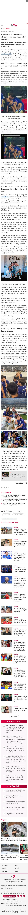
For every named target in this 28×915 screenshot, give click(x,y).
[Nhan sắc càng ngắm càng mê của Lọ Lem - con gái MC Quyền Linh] (6, 542)
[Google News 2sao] (9, 519)
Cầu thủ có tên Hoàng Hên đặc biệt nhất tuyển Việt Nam (20, 620)
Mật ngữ (5, 871)
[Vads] (27, 23)
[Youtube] (21, 896)
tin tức (15, 790)
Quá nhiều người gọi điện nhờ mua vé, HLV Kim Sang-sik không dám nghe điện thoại (20, 557)
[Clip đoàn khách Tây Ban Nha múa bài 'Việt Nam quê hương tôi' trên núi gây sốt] (6, 530)
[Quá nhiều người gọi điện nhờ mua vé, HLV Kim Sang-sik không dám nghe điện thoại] (6, 555)
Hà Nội (3, 899)
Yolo (11, 472)
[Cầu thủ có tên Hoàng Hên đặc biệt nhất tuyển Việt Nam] (6, 620)
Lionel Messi (5, 197)
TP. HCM (3, 903)
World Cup (10, 511)
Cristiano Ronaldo (18, 514)
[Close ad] (27, 1)
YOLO (18, 511)
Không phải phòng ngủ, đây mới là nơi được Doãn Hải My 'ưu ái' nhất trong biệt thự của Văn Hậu (20, 673)
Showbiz (5, 865)
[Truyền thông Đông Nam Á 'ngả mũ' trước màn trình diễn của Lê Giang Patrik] (6, 685)
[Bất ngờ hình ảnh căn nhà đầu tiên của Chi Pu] (6, 709)
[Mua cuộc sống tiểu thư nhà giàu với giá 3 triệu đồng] (6, 609)
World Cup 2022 (6, 54)
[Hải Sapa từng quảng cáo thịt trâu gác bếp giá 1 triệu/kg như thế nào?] (6, 697)
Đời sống (6, 28)
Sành (16, 871)
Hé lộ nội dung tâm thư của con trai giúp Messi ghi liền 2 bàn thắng (13, 477)
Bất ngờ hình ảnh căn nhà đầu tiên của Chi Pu (20, 710)
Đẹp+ (16, 865)
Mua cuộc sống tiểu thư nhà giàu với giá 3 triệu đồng (20, 610)
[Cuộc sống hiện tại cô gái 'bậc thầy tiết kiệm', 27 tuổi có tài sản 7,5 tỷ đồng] (6, 631)
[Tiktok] (24, 896)
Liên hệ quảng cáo (9, 896)
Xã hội (17, 868)
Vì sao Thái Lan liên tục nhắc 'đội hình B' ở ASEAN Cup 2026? (20, 569)
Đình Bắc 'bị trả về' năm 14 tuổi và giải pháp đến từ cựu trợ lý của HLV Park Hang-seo (20, 598)
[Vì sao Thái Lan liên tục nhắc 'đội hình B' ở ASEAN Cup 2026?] (6, 569)
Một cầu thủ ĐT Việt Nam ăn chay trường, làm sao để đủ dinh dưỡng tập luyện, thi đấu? (20, 659)
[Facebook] (18, 896)
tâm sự (8, 809)
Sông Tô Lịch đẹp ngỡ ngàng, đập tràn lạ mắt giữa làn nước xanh (10, 857)
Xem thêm (14, 716)
